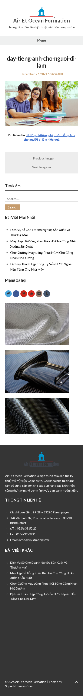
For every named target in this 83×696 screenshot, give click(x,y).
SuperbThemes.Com (19, 686)
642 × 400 (56, 74)
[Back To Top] (76, 681)
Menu (41, 40)
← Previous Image (41, 158)
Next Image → (41, 167)
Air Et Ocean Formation (41, 21)
